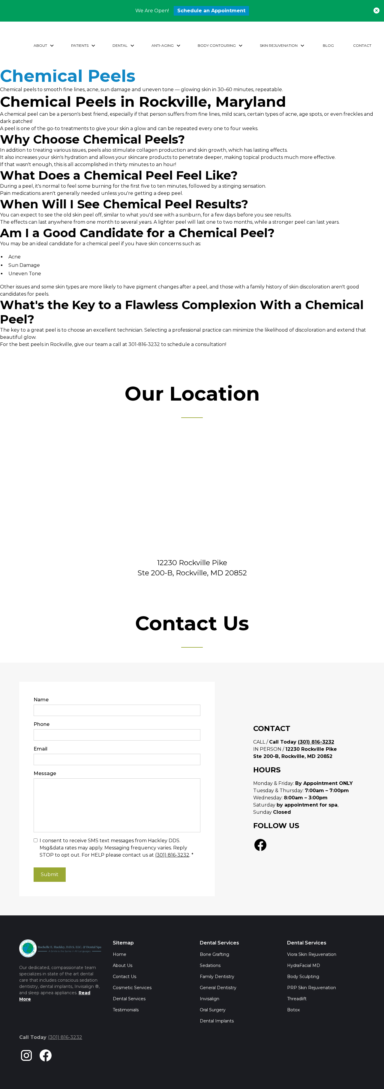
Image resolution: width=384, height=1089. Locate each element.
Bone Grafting (214, 954)
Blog (328, 45)
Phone (42, 724)
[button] (44, 45)
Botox (293, 1010)
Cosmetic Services (132, 987)
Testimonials (126, 1010)
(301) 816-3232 (172, 855)
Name (41, 700)
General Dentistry (218, 987)
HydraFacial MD (303, 965)
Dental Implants (217, 1021)
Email (40, 749)
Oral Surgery (213, 1010)
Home (119, 954)
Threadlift (297, 998)
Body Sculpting (303, 976)
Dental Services (129, 998)
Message (45, 773)
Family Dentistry (217, 976)
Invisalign (209, 998)
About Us (122, 965)
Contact (362, 45)
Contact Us (124, 976)
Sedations (210, 965)
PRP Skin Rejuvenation (311, 987)
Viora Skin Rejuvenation (311, 954)
